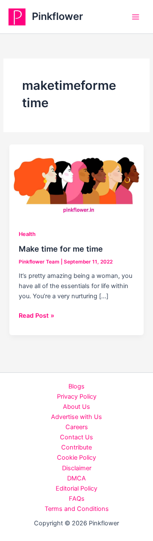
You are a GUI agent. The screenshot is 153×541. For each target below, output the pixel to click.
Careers (76, 427)
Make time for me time (61, 248)
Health (27, 234)
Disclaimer (76, 468)
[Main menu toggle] (135, 17)
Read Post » (36, 316)
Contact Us (76, 437)
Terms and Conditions (77, 509)
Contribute (76, 447)
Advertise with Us (76, 417)
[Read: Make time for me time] (76, 181)
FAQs (77, 498)
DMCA (76, 478)
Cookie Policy (76, 457)
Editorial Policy (76, 488)
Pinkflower (57, 16)
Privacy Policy (76, 396)
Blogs (76, 386)
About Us (76, 407)
